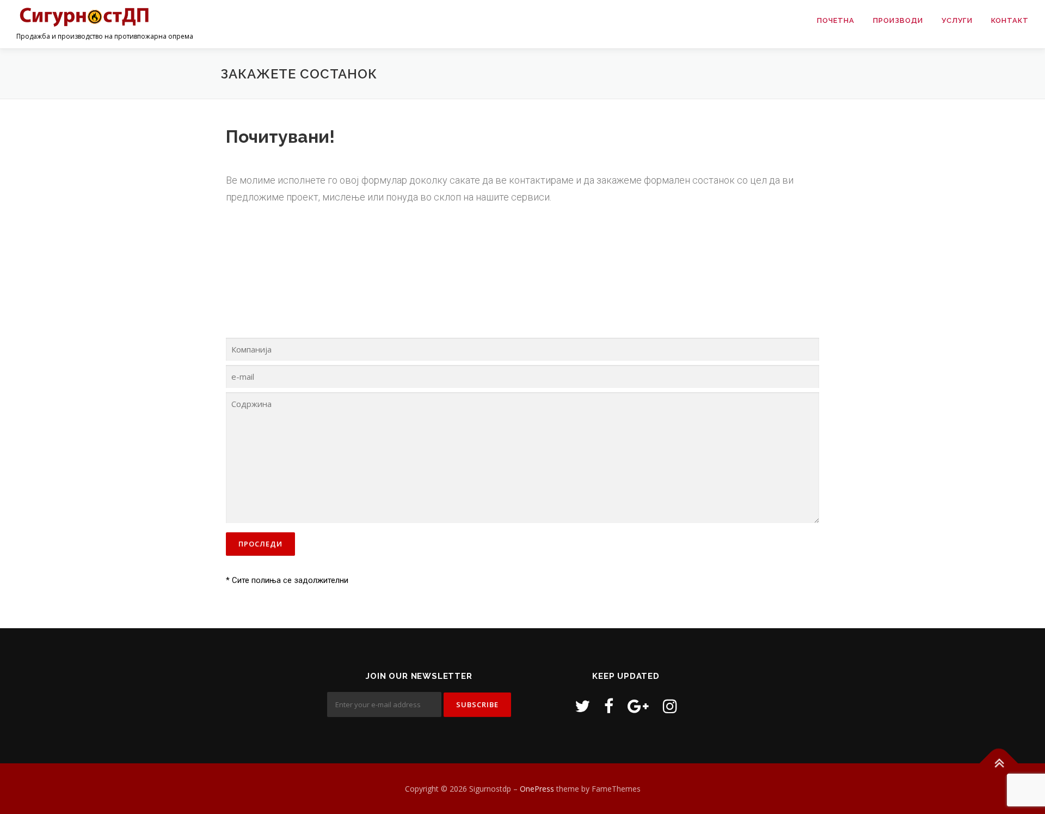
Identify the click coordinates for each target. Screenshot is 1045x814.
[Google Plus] (638, 706)
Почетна (836, 20)
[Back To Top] (999, 763)
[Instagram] (670, 706)
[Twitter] (582, 706)
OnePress (537, 788)
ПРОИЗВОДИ (898, 20)
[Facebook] (608, 706)
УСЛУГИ (957, 20)
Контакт (1010, 20)
